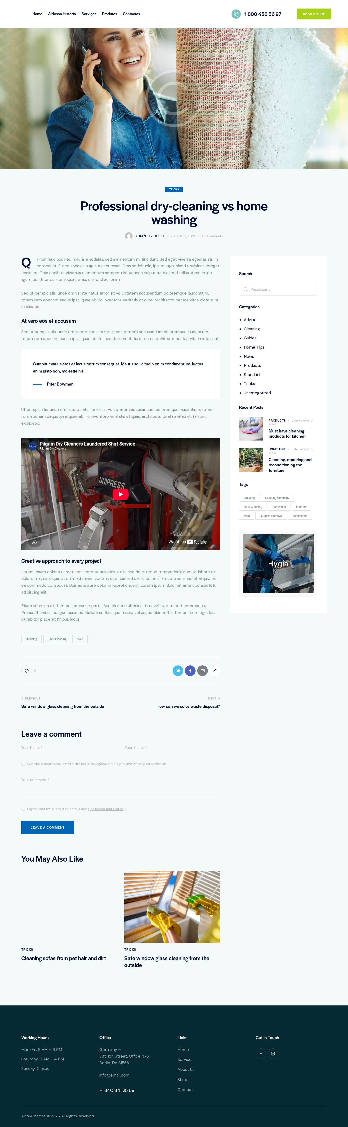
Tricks (174, 189)
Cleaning (31, 639)
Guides (250, 338)
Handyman (279, 506)
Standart (252, 374)
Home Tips (254, 347)
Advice (250, 319)
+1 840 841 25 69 (116, 1090)
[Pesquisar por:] (278, 289)
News (249, 356)
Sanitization (300, 516)
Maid (80, 639)
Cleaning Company (277, 497)
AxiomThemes (33, 1115)
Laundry (301, 506)
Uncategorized (257, 392)
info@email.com (114, 1075)
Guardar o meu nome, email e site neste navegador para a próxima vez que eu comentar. (97, 764)
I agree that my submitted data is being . (77, 809)
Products (252, 365)
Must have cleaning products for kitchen (287, 433)
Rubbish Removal (271, 516)
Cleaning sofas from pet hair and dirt (63, 958)
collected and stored (106, 809)
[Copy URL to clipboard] (215, 670)
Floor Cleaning (57, 639)
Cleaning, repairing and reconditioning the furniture (290, 465)
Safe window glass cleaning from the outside (166, 961)
